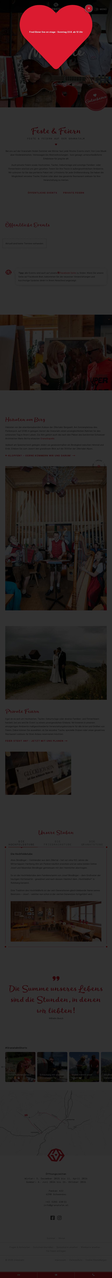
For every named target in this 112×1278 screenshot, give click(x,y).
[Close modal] (88, 8)
